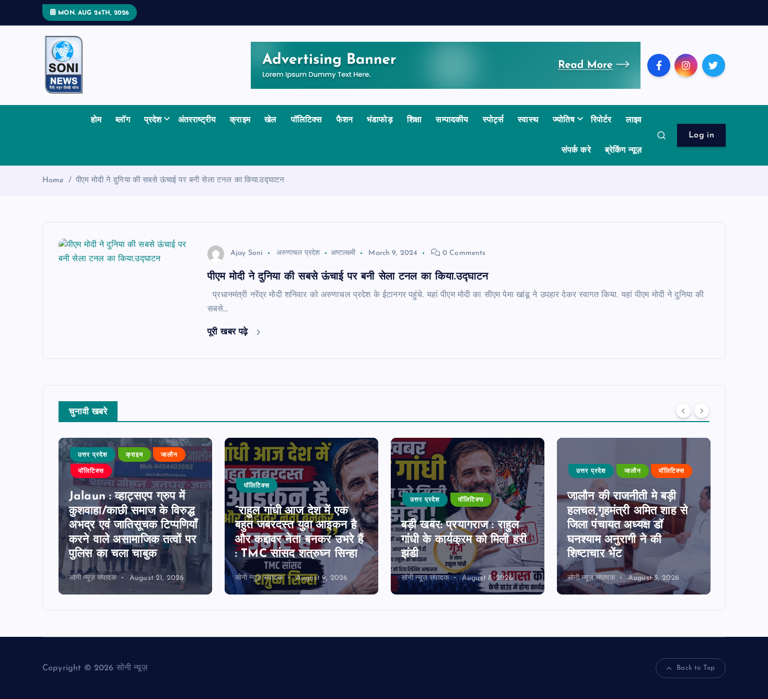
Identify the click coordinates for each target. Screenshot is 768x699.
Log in (701, 135)
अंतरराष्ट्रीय (197, 120)
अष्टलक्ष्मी (343, 253)
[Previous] (683, 410)
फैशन (344, 120)
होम (96, 120)
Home (53, 180)
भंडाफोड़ (380, 120)
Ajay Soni (246, 253)
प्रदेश (153, 120)
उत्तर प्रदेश (93, 455)
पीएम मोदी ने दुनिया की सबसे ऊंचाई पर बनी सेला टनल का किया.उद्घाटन (180, 180)
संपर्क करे (576, 150)
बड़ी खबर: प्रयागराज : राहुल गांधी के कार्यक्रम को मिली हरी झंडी (464, 539)
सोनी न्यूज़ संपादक (93, 578)
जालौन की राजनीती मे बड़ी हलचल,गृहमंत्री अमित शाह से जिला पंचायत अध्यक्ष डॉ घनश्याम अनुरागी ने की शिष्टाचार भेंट (627, 525)
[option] (135, 516)
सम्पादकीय (452, 120)
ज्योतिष (564, 120)
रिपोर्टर (601, 120)
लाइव (634, 120)
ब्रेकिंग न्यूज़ (623, 150)
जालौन (169, 455)
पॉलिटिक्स (306, 120)
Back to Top (696, 668)
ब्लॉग (122, 120)
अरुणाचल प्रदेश (298, 253)
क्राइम (240, 120)
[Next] (701, 410)
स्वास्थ (528, 120)
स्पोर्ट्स (493, 120)
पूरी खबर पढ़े (229, 332)
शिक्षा (414, 120)
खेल (270, 120)
